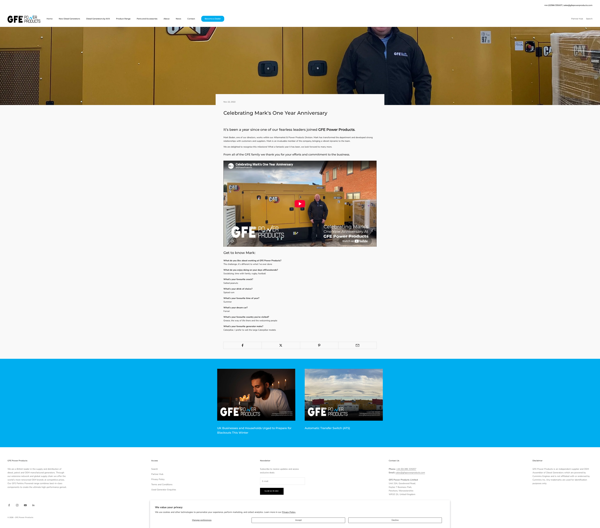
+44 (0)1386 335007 (406, 469)
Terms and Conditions (161, 484)
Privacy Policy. (289, 512)
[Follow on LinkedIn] (33, 505)
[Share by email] (357, 345)
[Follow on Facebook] (9, 505)
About (167, 19)
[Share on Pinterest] (319, 345)
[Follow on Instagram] (17, 505)
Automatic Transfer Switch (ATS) (327, 428)
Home (49, 19)
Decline (395, 520)
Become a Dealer (213, 19)
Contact (191, 19)
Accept (298, 520)
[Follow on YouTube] (25, 505)
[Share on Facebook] (242, 345)
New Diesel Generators (69, 19)
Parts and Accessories (147, 19)
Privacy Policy (158, 479)
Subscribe (272, 491)
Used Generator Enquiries (163, 489)
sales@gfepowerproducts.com (578, 5)
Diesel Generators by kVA (98, 19)
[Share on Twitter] (281, 345)
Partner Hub (157, 474)
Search (154, 469)
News (178, 19)
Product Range (123, 19)
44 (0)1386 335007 (553, 5)
